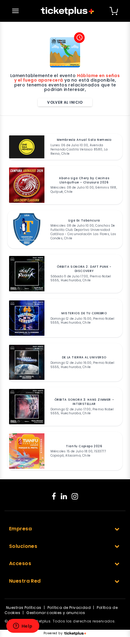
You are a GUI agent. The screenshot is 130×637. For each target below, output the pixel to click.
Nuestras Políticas (23, 607)
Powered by (53, 633)
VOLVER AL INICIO (65, 102)
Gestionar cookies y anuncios (55, 612)
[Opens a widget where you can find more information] (22, 626)
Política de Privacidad (69, 607)
